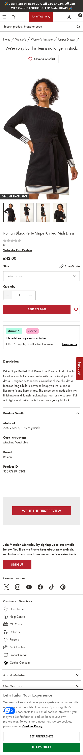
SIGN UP (17, 565)
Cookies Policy (32, 726)
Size (6, 266)
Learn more (69, 344)
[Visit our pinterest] (63, 587)
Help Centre (17, 616)
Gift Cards (16, 624)
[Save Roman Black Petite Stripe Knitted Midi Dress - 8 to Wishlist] (30, 59)
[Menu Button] (4, 17)
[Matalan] (41, 17)
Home (6, 39)
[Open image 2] (27, 212)
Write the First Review (17, 250)
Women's (20, 39)
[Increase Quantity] (30, 295)
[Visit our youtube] (29, 587)
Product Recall (18, 655)
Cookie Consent (20, 662)
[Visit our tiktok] (51, 587)
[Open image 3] (43, 212)
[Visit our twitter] (6, 587)
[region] (41, 722)
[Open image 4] (60, 212)
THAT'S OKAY (41, 747)
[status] (19, 295)
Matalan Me (17, 647)
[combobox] (41, 276)
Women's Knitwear (42, 39)
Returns (14, 639)
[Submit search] (13, 17)
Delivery (15, 632)
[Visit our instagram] (18, 587)
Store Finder (17, 609)
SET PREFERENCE (41, 736)
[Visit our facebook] (40, 587)
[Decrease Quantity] (7, 295)
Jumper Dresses (66, 39)
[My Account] (68, 17)
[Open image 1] (10, 212)
